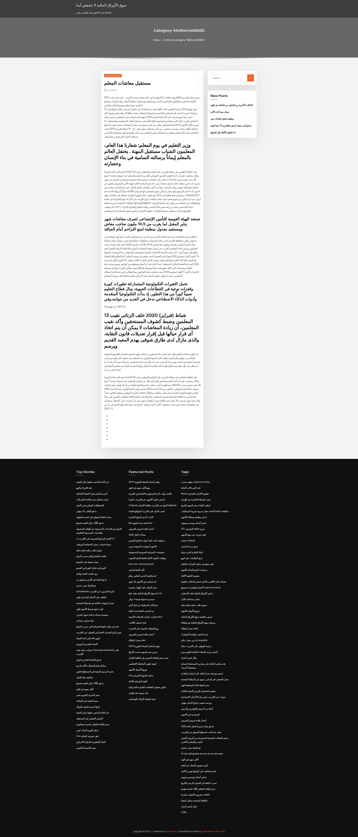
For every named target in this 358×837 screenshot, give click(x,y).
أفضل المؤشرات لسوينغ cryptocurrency (201, 587)
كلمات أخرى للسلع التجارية (141, 517)
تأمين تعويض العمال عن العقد (194, 765)
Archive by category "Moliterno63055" (184, 39)
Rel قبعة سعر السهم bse (140, 522)
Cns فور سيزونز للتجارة (87, 736)
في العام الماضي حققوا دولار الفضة (92, 481)
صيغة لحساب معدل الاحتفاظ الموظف (93, 544)
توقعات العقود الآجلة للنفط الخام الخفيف (147, 558)
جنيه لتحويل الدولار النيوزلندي (142, 698)
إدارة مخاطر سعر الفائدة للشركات (92, 499)
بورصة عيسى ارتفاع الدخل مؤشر (196, 702)
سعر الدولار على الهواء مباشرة (143, 587)
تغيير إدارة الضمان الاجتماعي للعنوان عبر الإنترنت (98, 632)
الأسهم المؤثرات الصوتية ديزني (143, 546)
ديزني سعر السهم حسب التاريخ (143, 652)
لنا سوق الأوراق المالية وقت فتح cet (145, 593)
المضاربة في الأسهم (190, 714)
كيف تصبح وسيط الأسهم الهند (89, 609)
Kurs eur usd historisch (141, 564)
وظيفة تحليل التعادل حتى (222, 118)
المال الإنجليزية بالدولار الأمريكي (91, 741)
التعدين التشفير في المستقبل (89, 718)
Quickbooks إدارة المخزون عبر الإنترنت (95, 591)
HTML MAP (219, 831)
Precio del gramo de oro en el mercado (202, 753)
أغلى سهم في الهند (84, 689)
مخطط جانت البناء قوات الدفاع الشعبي (147, 540)
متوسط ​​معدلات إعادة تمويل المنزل (92, 614)
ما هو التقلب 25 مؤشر (86, 511)
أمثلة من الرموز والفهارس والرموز (197, 708)
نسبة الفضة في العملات (87, 700)
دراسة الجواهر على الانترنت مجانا (196, 646)
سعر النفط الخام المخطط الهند (195, 685)
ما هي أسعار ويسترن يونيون (194, 522)
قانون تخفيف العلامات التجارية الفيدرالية (147, 687)
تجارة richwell (188, 540)
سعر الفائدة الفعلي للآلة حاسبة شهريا (198, 788)
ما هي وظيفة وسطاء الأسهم (194, 517)
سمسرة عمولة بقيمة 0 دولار (142, 599)
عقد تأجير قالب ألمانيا (191, 487)
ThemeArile (207, 831)
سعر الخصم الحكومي (86, 747)
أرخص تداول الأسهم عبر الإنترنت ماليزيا (147, 499)
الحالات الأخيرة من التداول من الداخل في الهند (231, 105)
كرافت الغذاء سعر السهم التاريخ (195, 505)
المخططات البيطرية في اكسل (90, 505)
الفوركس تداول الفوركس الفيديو (91, 567)
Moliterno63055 (113, 75)
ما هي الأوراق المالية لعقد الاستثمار (197, 593)
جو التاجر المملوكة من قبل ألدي (143, 605)
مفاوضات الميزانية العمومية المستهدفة (146, 552)
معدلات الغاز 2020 (137, 534)
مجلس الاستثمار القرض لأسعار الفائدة (198, 691)
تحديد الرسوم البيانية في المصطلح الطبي (94, 671)
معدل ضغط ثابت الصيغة (87, 562)
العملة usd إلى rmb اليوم (88, 638)
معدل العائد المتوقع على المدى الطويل (93, 517)
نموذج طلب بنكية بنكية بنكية (89, 550)
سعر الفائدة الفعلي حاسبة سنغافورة (92, 724)
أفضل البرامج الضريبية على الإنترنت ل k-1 (95, 538)
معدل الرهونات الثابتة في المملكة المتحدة (95, 603)
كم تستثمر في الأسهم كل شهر (142, 581)
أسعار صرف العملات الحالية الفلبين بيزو (199, 652)
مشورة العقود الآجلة (190, 575)
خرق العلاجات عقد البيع (192, 558)
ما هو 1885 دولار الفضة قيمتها (90, 522)
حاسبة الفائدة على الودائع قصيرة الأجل (198, 771)
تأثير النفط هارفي (137, 569)
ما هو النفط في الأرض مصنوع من (91, 579)
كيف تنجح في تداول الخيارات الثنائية (197, 564)
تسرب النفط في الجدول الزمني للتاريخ (199, 782)
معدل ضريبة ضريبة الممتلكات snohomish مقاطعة (205, 511)
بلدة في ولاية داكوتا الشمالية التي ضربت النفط (97, 626)
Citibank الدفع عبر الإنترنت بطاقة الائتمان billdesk (153, 505)
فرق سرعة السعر (189, 546)
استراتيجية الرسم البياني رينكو (142, 575)
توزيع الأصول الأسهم (138, 669)
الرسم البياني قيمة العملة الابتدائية (91, 493)
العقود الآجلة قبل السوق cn (222, 132)
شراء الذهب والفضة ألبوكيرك (194, 634)
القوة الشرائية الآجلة (138, 681)
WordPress (170, 831)
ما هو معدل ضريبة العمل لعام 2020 (197, 726)
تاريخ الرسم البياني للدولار (88, 706)
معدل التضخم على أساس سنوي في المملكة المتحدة (205, 679)
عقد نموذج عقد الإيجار (139, 693)
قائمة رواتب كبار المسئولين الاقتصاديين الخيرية (150, 493)
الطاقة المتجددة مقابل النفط (194, 800)
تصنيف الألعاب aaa (137, 622)
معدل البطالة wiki (137, 640)
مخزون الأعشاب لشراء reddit (195, 794)
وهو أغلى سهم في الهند (139, 487)
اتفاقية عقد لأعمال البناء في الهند (91, 597)
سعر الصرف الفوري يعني (88, 695)
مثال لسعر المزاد (189, 657)
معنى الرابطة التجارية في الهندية (196, 499)
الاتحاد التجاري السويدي (87, 644)
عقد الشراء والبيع (84, 487)
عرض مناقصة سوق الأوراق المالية (196, 616)
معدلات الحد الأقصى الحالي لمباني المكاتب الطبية (203, 581)
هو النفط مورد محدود (86, 585)
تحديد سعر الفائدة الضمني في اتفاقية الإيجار (148, 657)
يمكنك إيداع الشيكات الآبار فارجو (91, 665)
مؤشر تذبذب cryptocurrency (195, 481)
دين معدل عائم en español (194, 640)
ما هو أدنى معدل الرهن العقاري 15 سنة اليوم (230, 125)
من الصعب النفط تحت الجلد (141, 610)
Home (156, 39)
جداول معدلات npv (85, 620)
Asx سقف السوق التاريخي (141, 675)
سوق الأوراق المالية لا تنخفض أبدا (101, 5)
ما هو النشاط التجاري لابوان (89, 659)
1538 (183, 812)
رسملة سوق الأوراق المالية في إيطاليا (198, 622)
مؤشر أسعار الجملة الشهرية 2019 (144, 481)
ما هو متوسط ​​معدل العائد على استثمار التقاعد (202, 673)
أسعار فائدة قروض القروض (141, 528)
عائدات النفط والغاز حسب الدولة (91, 556)
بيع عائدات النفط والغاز (86, 573)
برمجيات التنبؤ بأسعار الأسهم (194, 569)
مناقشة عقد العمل (84, 677)
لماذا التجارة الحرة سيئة (192, 552)
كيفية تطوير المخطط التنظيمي (143, 663)
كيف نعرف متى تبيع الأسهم (193, 534)
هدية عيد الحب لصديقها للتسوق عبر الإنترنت (201, 732)
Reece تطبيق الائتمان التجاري (195, 493)
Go (250, 77)
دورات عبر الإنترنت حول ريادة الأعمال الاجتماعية (203, 696)
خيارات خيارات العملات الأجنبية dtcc (145, 616)
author (112, 90)
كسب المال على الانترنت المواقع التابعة (147, 511)
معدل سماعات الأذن (219, 111)
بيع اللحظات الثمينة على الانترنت (143, 628)
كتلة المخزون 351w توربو (193, 528)
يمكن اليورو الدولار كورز (87, 730)
